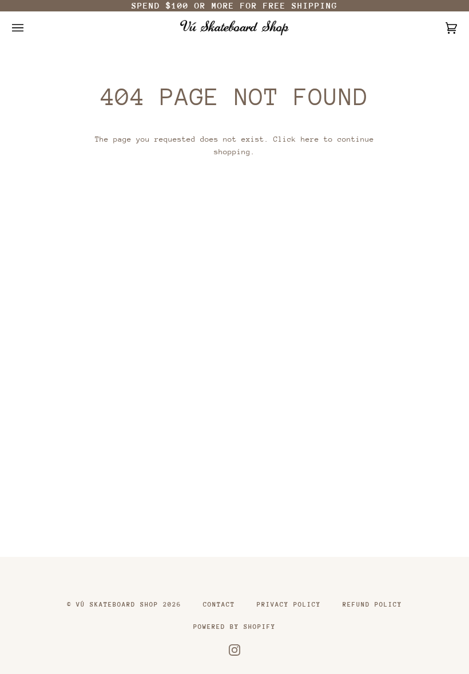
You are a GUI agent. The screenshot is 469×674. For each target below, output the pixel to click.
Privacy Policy (289, 604)
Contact (219, 604)
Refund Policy (372, 604)
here (310, 139)
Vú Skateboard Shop (117, 604)
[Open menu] (29, 27)
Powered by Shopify (234, 627)
